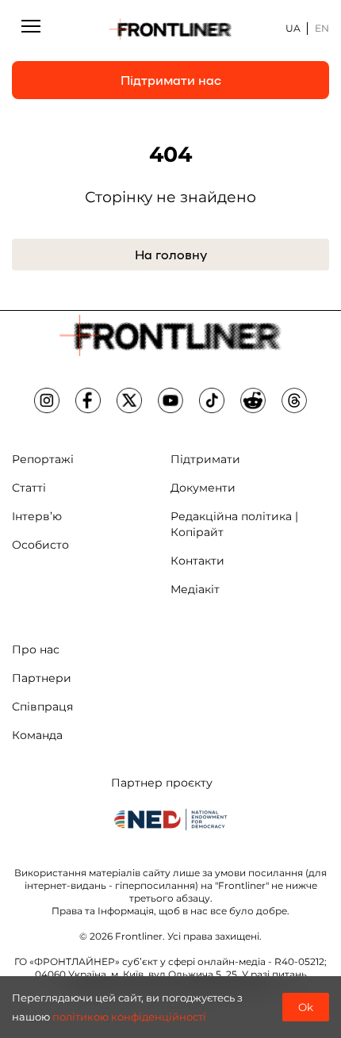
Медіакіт (195, 589)
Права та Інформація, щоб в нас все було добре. (170, 911)
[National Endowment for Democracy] (170, 819)
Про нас (35, 649)
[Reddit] (253, 400)
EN (322, 28)
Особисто (40, 545)
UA (293, 28)
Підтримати (205, 459)
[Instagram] (46, 400)
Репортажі (43, 459)
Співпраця (42, 706)
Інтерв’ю (37, 516)
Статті (29, 488)
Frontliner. (140, 936)
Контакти (197, 560)
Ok (305, 1007)
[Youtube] (170, 400)
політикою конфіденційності (129, 1016)
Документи (203, 488)
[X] (129, 400)
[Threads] (294, 400)
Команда (37, 735)
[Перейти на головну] (170, 29)
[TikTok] (211, 400)
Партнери (41, 678)
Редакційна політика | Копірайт (234, 524)
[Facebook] (88, 400)
